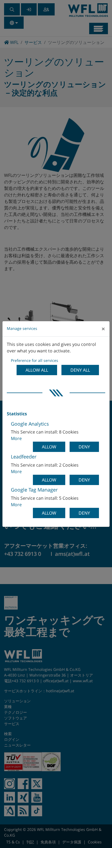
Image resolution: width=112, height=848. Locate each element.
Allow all (37, 370)
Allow (49, 447)
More (16, 438)
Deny (84, 447)
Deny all (80, 370)
